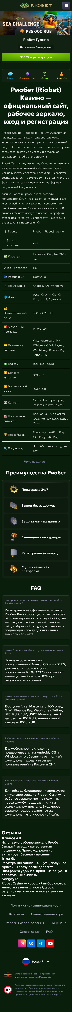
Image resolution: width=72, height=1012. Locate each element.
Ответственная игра (47, 914)
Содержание (30, 932)
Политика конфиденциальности (36, 905)
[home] (36, 5)
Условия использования (25, 923)
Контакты (17, 914)
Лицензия (58, 923)
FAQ (49, 932)
